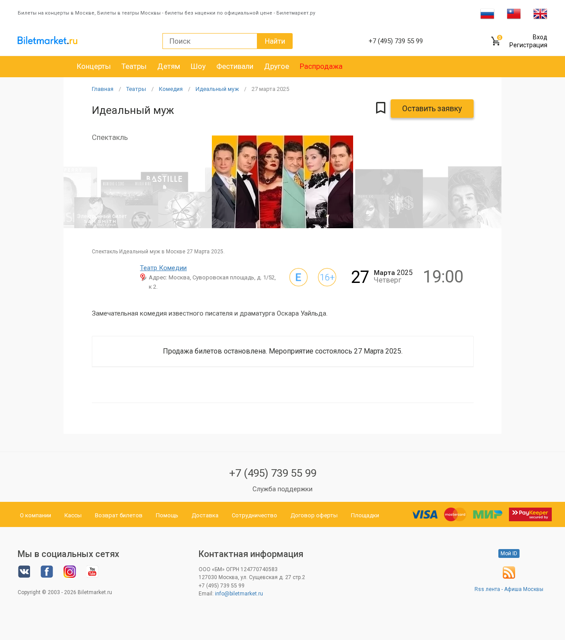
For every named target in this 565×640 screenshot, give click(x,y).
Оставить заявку (432, 108)
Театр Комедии (163, 268)
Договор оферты (314, 515)
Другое (276, 66)
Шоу (198, 66)
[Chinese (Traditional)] (514, 13)
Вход (540, 37)
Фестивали (234, 66)
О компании (35, 515)
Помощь (167, 515)
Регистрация (528, 45)
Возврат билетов (119, 515)
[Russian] (487, 13)
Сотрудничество (254, 515)
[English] (540, 13)
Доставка (205, 515)
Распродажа (321, 66)
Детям (168, 66)
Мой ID (509, 553)
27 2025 (270, 89)
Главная (102, 89)
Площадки (365, 515)
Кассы (73, 515)
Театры (134, 66)
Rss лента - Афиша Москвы (509, 589)
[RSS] (509, 577)
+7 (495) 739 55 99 (272, 473)
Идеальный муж (217, 89)
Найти (275, 41)
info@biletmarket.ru (239, 594)
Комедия (171, 89)
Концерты (94, 66)
